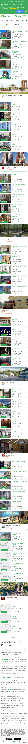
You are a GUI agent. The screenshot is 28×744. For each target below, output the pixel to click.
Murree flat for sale (16, 358)
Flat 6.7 (13, 61)
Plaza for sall (15, 143)
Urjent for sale (15, 51)
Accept (20, 11)
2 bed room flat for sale (17, 348)
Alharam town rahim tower (18, 194)
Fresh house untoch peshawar (18, 491)
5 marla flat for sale (16, 533)
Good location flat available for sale (20, 543)
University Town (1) (5, 27)
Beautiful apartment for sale (18, 204)
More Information (14, 8)
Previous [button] (2, 34)
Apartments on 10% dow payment (19, 481)
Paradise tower (15, 71)
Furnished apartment (16, 501)
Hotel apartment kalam (17, 399)
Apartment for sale (16, 256)
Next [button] (9, 34)
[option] (5, 34)
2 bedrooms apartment (17, 276)
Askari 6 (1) (16, 26)
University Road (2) (5, 26)
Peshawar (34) (4, 24)
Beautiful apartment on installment (19, 429)
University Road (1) (18, 27)
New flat (14, 174)
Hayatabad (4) (17, 24)
